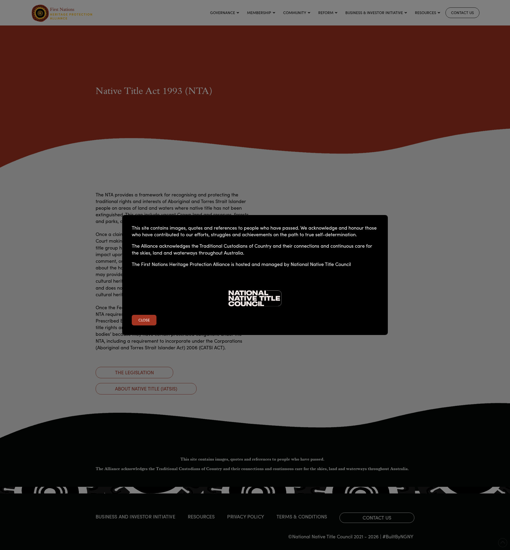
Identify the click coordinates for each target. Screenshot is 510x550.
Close (144, 320)
